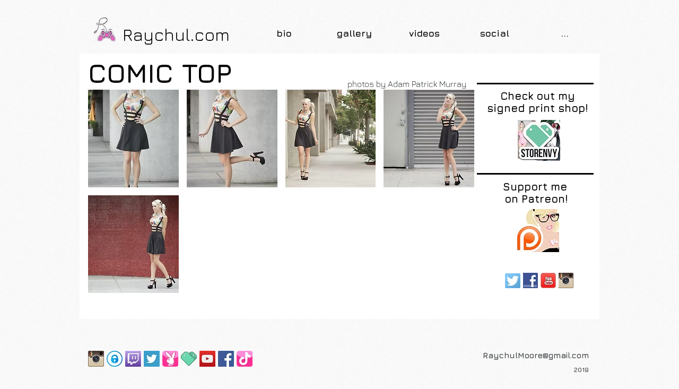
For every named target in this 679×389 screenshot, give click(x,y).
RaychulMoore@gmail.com (536, 355)
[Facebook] (530, 280)
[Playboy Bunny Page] (170, 359)
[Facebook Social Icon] (226, 359)
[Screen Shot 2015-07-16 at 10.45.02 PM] (152, 359)
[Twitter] (512, 280)
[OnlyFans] (115, 359)
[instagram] (566, 280)
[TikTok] (245, 359)
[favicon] (189, 359)
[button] (354, 33)
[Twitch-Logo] (133, 359)
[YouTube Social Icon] (207, 359)
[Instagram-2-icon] (96, 359)
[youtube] (548, 280)
